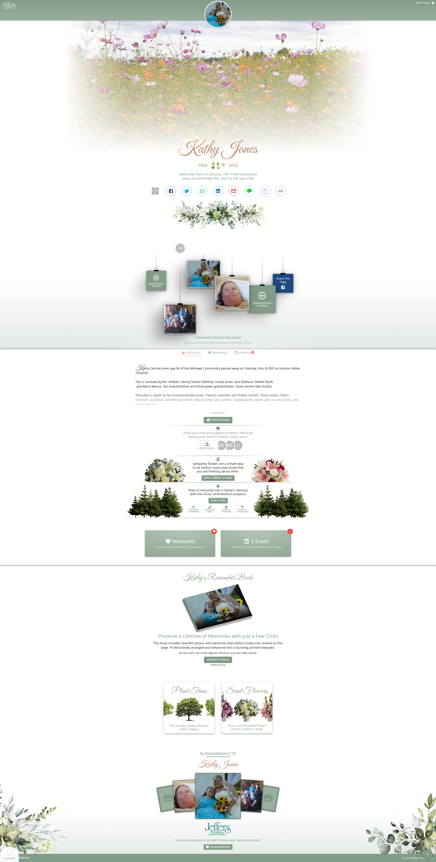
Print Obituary (220, 420)
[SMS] (249, 191)
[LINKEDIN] (218, 191)
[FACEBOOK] (171, 191)
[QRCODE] (155, 191)
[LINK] (281, 191)
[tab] (191, 352)
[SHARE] (265, 191)
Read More (218, 413)
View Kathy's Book (218, 659)
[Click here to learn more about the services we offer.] (218, 829)
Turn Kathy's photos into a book (218, 337)
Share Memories (219, 847)
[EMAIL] (234, 191)
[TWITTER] (187, 191)
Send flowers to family (217, 478)
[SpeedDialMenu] (428, 854)
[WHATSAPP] (202, 191)
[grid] (218, 295)
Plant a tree (218, 500)
